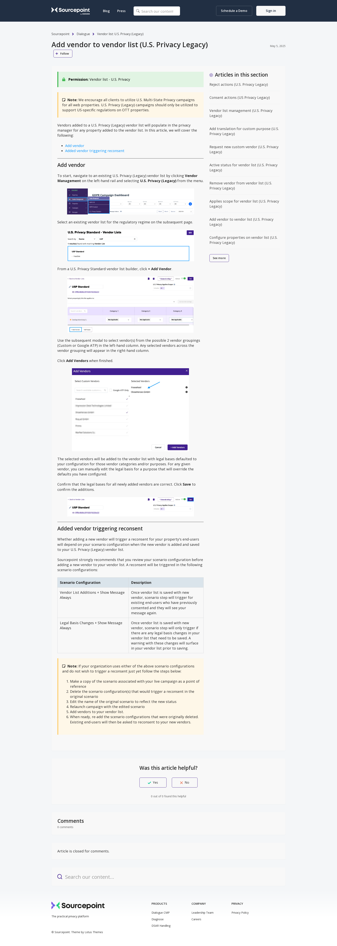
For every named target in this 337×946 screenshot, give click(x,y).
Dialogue (83, 34)
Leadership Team (203, 912)
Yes (155, 782)
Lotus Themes (94, 932)
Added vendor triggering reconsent (94, 150)
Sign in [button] (271, 11)
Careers (196, 919)
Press (121, 11)
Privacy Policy (240, 912)
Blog (106, 11)
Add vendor (74, 145)
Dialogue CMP (161, 912)
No (187, 782)
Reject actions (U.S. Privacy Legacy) (238, 84)
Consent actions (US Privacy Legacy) (239, 97)
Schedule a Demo (234, 11)
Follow (64, 53)
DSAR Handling (161, 925)
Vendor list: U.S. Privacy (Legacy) (120, 34)
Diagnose (158, 919)
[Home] (70, 11)
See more (219, 258)
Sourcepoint (60, 34)
